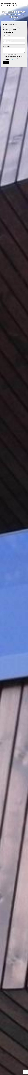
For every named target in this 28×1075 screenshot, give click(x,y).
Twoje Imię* (6, 35)
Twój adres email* (8, 41)
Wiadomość (6, 46)
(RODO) (13, 59)
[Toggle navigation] (25, 4)
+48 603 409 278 (8, 33)
